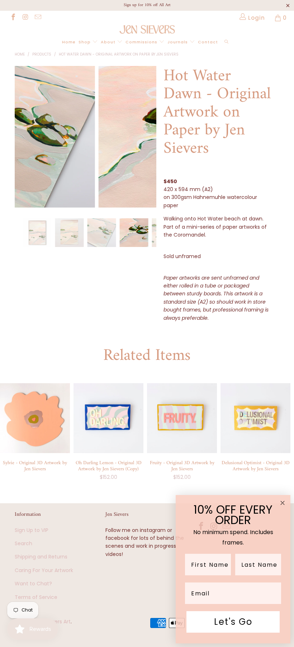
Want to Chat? (33, 583)
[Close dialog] (282, 503)
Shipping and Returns (41, 556)
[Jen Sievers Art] (147, 29)
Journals (178, 42)
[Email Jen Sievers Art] (37, 18)
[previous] (22, 142)
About (109, 42)
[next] (149, 142)
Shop (85, 42)
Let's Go (233, 622)
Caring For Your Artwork (44, 570)
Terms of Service (36, 597)
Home (69, 42)
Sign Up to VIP (31, 530)
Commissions (142, 42)
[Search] (226, 42)
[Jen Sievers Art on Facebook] (12, 18)
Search (23, 543)
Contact (208, 42)
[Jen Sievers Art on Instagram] (25, 18)
